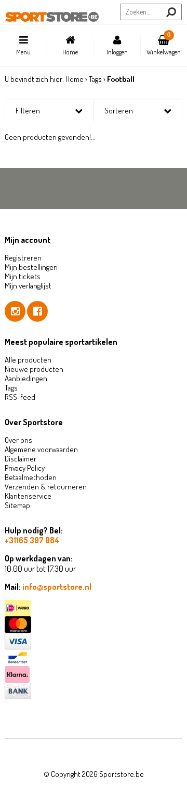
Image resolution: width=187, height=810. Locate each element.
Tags (95, 79)
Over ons (18, 440)
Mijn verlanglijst (28, 286)
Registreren (23, 258)
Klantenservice (28, 496)
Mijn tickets (23, 276)
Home (70, 52)
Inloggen (117, 52)
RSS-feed (20, 397)
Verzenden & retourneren (46, 486)
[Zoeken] (171, 12)
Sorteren (118, 110)
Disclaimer (20, 459)
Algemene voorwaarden (41, 449)
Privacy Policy (25, 468)
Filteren (28, 110)
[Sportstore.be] (52, 17)
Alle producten (28, 360)
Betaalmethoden (31, 477)
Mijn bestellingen (31, 267)
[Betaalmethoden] (93, 608)
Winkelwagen (163, 44)
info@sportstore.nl (56, 587)
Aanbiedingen (26, 378)
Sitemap (17, 505)
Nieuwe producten (34, 369)
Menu (23, 52)
